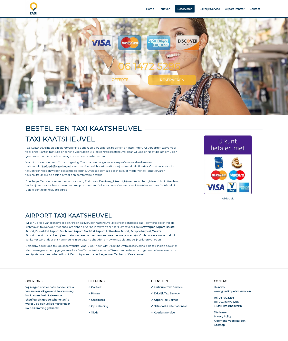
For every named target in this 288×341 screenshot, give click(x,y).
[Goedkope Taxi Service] (33, 8)
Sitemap (219, 324)
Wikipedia (227, 198)
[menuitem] (150, 8)
